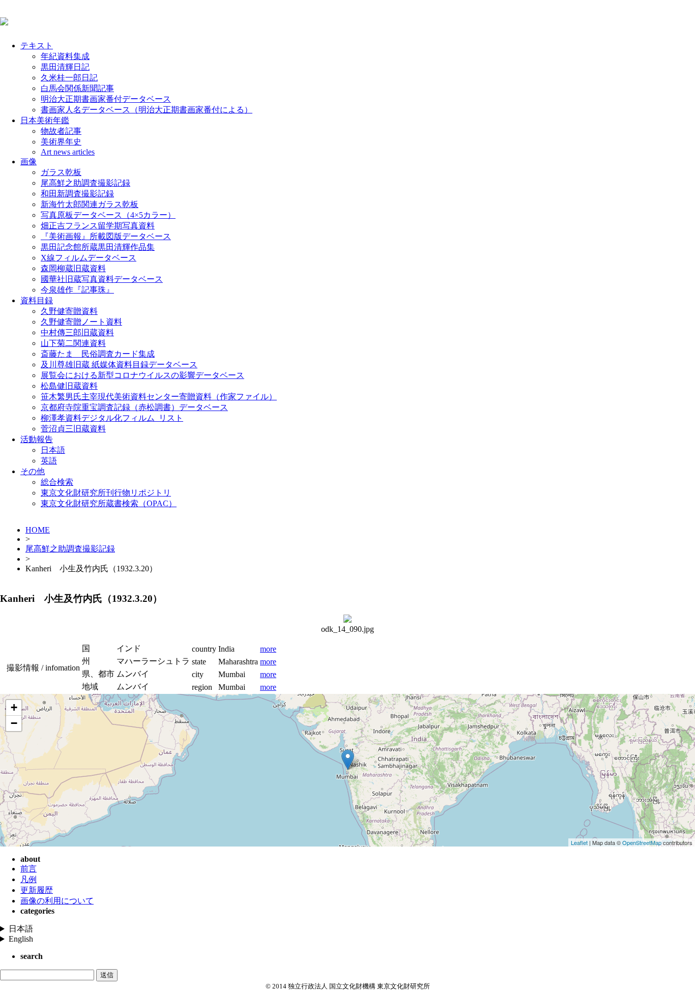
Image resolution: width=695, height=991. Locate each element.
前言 (28, 868)
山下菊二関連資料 (73, 343)
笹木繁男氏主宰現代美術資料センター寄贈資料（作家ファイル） (159, 396)
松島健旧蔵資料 (69, 386)
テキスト (36, 45)
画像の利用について (57, 900)
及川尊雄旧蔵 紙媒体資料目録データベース (119, 364)
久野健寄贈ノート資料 (81, 321)
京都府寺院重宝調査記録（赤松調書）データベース (134, 407)
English (21, 939)
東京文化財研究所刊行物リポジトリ (106, 492)
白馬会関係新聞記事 (77, 88)
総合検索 (57, 482)
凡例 (28, 879)
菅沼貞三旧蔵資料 (73, 428)
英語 (49, 460)
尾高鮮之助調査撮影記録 (85, 183)
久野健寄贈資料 (69, 311)
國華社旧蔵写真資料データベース (102, 279)
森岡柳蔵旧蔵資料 (73, 268)
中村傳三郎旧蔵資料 (77, 332)
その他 (32, 471)
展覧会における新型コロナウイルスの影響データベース (142, 375)
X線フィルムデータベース (88, 257)
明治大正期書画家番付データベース (106, 99)
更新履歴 (36, 890)
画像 (28, 161)
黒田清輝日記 (65, 67)
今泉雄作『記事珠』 (77, 289)
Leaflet (579, 842)
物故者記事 (61, 131)
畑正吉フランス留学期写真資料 (98, 225)
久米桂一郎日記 (69, 77)
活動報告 (36, 439)
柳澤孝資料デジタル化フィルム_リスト (112, 418)
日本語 (53, 450)
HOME (37, 530)
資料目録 (36, 300)
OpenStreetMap (641, 842)
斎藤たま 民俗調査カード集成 (98, 353)
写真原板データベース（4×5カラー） (108, 215)
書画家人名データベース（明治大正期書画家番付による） (146, 109)
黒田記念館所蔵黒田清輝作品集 (98, 247)
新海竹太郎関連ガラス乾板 (89, 204)
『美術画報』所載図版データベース (106, 236)
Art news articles (68, 152)
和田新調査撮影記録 (77, 193)
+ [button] (14, 707)
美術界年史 (61, 141)
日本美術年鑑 (44, 120)
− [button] (14, 723)
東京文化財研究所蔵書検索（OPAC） (109, 503)
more (268, 649)
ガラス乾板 (61, 172)
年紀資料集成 (65, 56)
